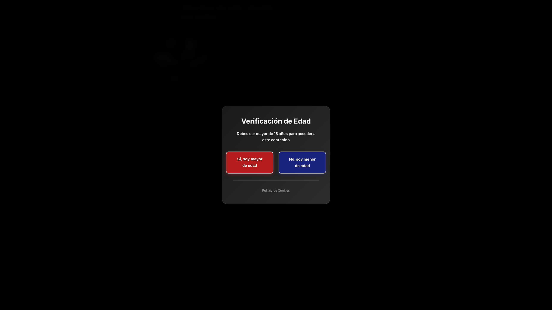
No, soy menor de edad (302, 162)
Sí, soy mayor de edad (249, 162)
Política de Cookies (276, 190)
